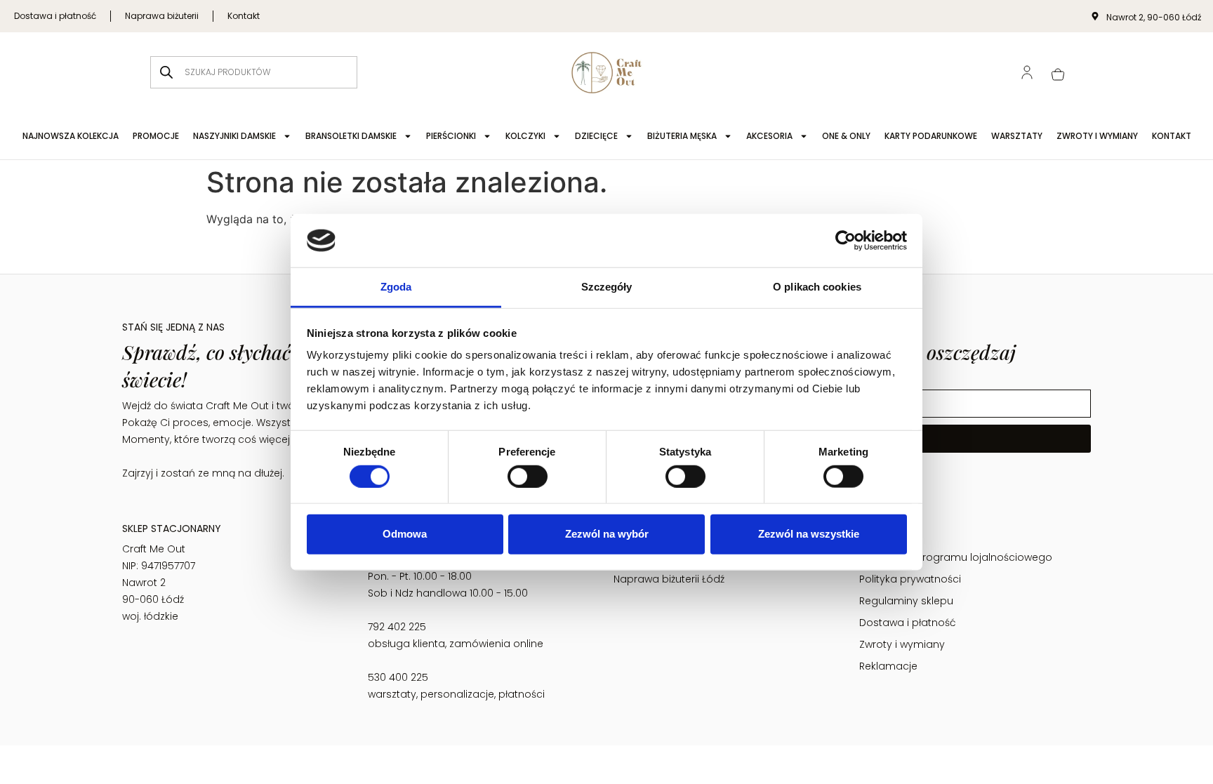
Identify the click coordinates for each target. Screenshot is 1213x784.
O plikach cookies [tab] (817, 287)
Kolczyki (525, 136)
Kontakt (243, 16)
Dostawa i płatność (55, 16)
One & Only (846, 136)
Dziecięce (596, 136)
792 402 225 (397, 627)
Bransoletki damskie (351, 136)
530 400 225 (398, 677)
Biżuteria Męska (682, 136)
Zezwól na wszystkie (808, 534)
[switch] (528, 476)
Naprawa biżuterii (162, 16)
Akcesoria (769, 136)
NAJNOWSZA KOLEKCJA (70, 136)
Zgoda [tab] (396, 287)
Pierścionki (451, 136)
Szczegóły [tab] (606, 287)
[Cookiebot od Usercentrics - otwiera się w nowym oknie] (845, 240)
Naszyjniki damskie (234, 136)
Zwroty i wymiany (1097, 136)
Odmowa (405, 534)
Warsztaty (1016, 136)
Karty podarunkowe (930, 136)
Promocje (156, 136)
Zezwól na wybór (607, 534)
